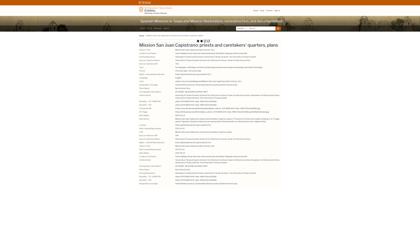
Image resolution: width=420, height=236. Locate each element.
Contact (269, 11)
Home (142, 28)
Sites (149, 28)
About (255, 11)
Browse (158, 28)
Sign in (277, 11)
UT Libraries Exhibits (155, 10)
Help (262, 11)
